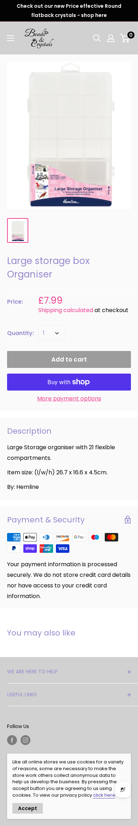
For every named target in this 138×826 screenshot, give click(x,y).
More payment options (69, 398)
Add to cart (69, 359)
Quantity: (20, 333)
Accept (27, 808)
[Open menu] (10, 38)
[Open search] (97, 38)
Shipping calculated (65, 310)
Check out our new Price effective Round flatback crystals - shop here (69, 10)
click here (104, 795)
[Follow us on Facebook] (12, 740)
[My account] (110, 38)
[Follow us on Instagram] (25, 740)
